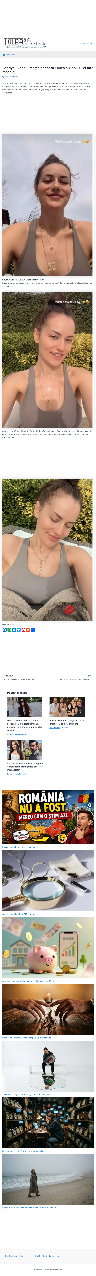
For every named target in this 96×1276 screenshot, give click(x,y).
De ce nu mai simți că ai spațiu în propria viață (23, 1151)
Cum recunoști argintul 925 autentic (18, 914)
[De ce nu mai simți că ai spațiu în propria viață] (48, 1122)
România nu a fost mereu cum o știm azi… (21, 847)
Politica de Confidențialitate (48, 1256)
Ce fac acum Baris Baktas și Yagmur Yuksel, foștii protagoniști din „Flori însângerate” (25, 766)
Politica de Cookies (14, 1256)
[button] (93, 54)
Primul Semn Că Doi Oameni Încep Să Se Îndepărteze (26, 1038)
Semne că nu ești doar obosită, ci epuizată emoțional (26, 1094)
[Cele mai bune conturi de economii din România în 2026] (48, 947)
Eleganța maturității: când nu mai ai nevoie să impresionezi (29, 1208)
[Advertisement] (48, 17)
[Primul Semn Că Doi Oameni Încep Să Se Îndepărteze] (48, 1009)
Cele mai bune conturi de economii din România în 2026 (28, 981)
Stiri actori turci (12, 734)
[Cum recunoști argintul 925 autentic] (48, 880)
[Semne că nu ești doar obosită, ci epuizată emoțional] (48, 1066)
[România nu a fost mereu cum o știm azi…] (48, 817)
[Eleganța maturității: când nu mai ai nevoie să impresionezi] (48, 1179)
